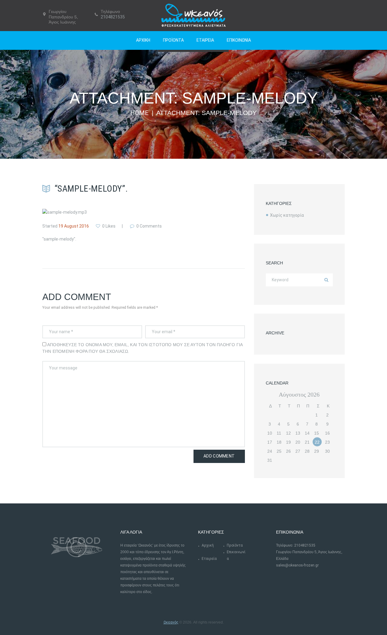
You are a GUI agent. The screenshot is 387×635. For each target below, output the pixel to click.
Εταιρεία (209, 559)
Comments (149, 226)
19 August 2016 (73, 226)
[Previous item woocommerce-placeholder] (93, 212)
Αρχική (208, 545)
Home (139, 113)
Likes (108, 226)
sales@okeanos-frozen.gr (297, 565)
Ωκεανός (171, 622)
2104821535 (113, 16)
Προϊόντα (235, 545)
